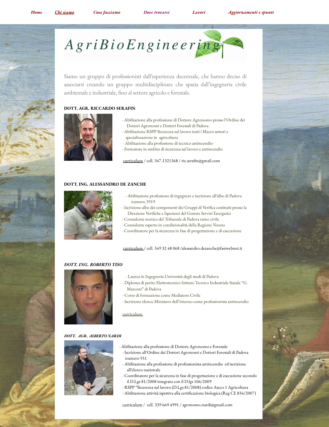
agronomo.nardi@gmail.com (207, 405)
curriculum (133, 160)
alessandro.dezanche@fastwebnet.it (212, 248)
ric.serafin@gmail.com (201, 160)
